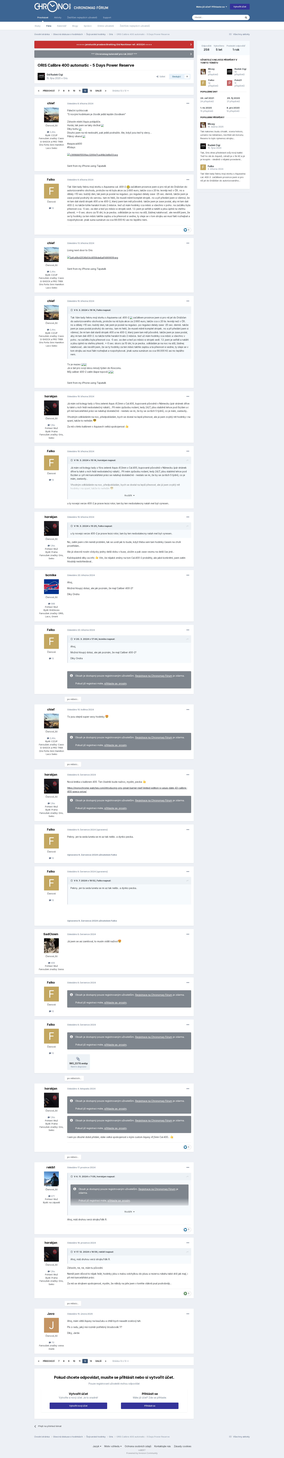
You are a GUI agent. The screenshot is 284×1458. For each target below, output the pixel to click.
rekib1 (51, 1167)
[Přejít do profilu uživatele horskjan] (51, 407)
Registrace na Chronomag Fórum (153, 675)
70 (52, 1342)
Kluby (37, 26)
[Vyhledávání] (246, 17)
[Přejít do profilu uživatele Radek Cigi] (41, 76)
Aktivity (57, 17)
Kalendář (61, 26)
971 (52, 1196)
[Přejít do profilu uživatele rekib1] (51, 1178)
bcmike (51, 575)
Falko (51, 179)
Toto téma (233, 17)
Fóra (48, 26)
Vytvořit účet (239, 6)
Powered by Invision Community (142, 1453)
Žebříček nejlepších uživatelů (135, 26)
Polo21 (238, 80)
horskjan (51, 396)
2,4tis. (52, 132)
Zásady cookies (182, 1446)
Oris (65, 78)
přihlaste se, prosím (115, 683)
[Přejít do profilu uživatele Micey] (203, 72)
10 (74, 90)
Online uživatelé (105, 26)
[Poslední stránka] (105, 91)
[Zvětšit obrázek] (102, 125)
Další (98, 90)
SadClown (50, 934)
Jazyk (96, 1446)
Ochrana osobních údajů (138, 1446)
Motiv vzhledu (112, 1446)
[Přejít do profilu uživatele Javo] (51, 1325)
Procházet (42, 17)
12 (85, 90)
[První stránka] (38, 91)
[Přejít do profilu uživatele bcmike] (51, 586)
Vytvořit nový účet (78, 1405)
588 (52, 603)
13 (91, 90)
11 (79, 90)
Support (107, 17)
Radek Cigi (56, 74)
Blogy (75, 26)
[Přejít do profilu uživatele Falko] (51, 191)
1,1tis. (52, 425)
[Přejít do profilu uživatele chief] (51, 115)
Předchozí (49, 90)
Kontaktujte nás (162, 1446)
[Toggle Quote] (72, 310)
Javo (50, 1313)
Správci (88, 26)
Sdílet (161, 76)
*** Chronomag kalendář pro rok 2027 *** (114, 54)
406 (52, 962)
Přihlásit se (149, 1405)
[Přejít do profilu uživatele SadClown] (51, 945)
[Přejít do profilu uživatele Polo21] (229, 83)
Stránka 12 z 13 (119, 90)
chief (51, 103)
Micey (211, 69)
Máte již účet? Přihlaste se (211, 6)
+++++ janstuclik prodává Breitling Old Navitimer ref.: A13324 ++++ (114, 44)
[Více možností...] (188, 103)
